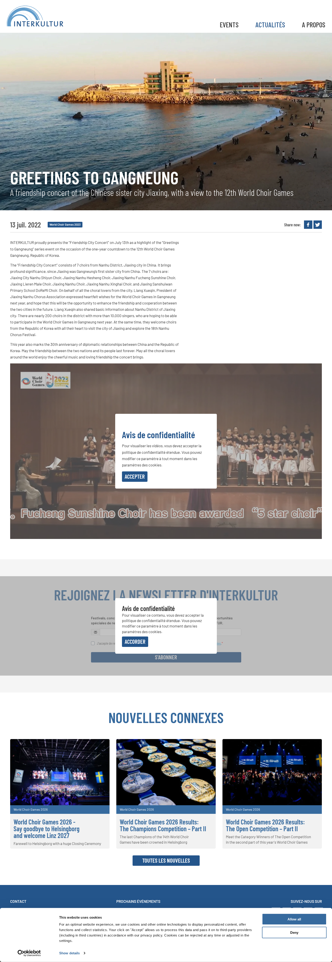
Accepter (135, 476)
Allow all (294, 919)
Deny (294, 932)
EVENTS (229, 24)
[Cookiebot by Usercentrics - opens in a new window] (29, 953)
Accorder (135, 641)
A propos (313, 24)
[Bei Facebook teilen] (308, 224)
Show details (69, 953)
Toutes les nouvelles (166, 860)
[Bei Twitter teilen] (317, 224)
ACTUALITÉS (270, 24)
